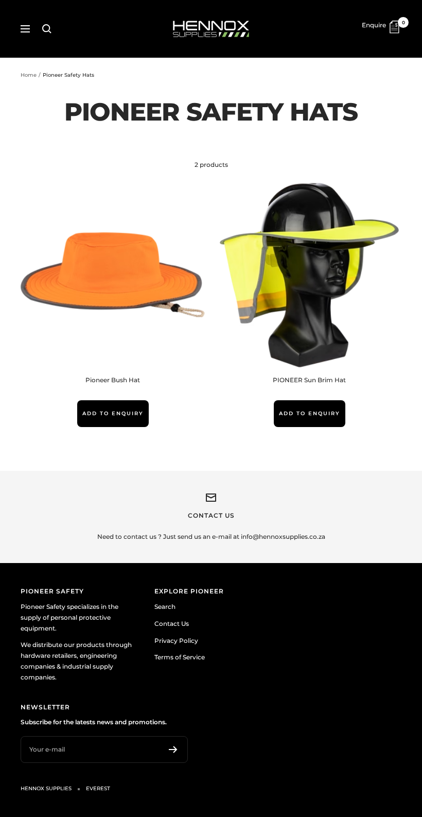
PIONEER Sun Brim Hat (309, 380)
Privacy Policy (176, 640)
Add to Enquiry (113, 413)
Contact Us (171, 623)
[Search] (46, 28)
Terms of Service (179, 657)
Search (164, 606)
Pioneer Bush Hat (112, 380)
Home (29, 75)
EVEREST (98, 788)
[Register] (173, 749)
